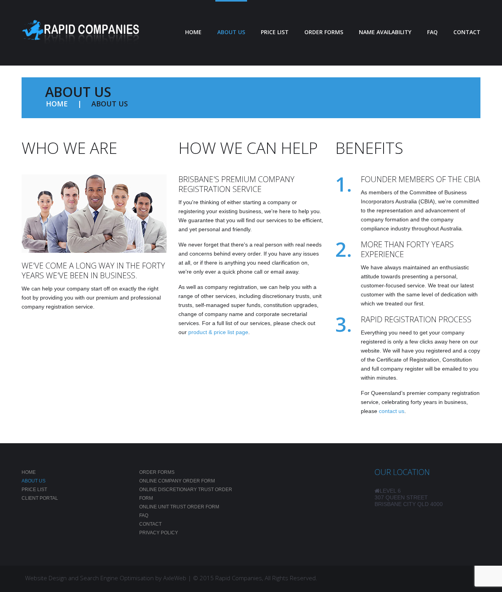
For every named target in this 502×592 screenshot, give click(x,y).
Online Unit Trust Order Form (179, 507)
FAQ (432, 32)
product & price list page (218, 332)
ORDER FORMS (323, 32)
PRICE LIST (275, 32)
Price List (34, 489)
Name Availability (385, 32)
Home (193, 32)
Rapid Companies (238, 578)
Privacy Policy (158, 532)
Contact (466, 32)
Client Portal (40, 498)
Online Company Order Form (177, 481)
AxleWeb (174, 578)
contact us (391, 411)
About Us (231, 32)
